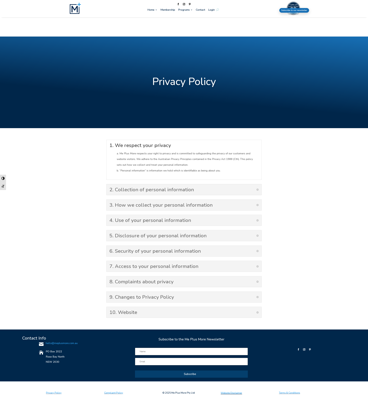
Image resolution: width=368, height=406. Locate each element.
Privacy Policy (54, 392)
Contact (200, 10)
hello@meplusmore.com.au (62, 343)
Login (211, 10)
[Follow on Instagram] (184, 4)
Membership (167, 10)
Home (150, 10)
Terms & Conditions (289, 392)
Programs (184, 10)
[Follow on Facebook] (178, 4)
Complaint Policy (113, 392)
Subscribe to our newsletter (294, 10)
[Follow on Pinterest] (189, 4)
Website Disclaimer (231, 393)
